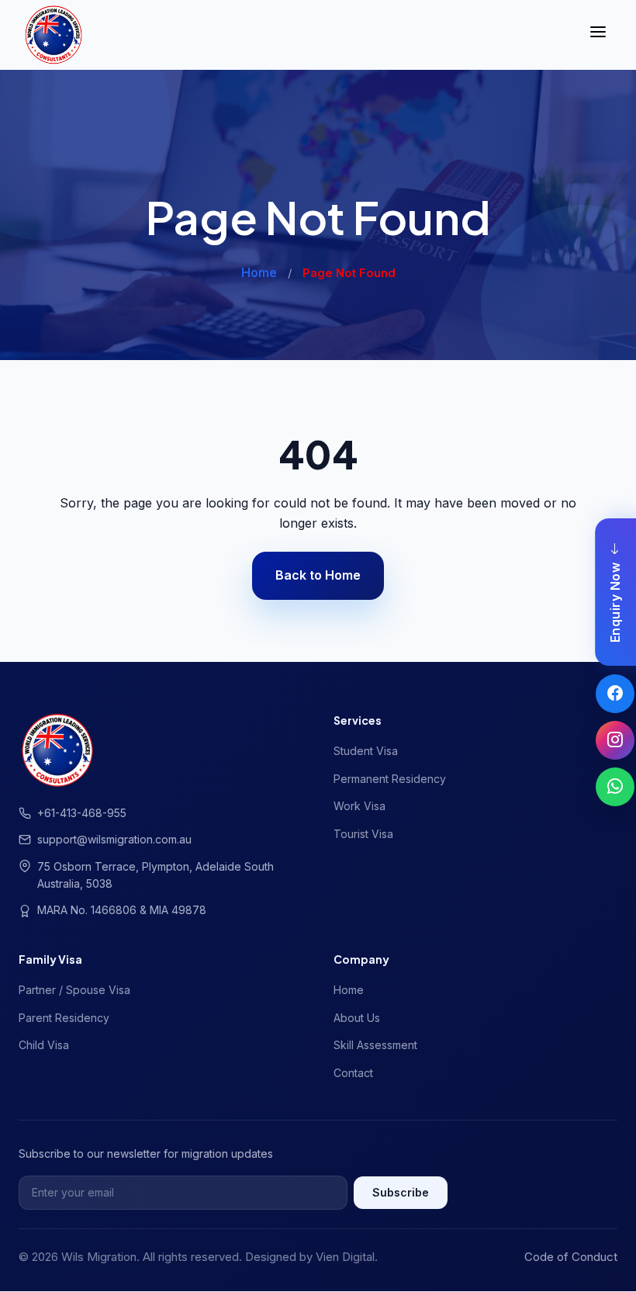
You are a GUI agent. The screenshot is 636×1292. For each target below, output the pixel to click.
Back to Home (318, 575)
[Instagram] (615, 740)
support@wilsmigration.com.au (114, 839)
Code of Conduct (570, 1256)
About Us (357, 1017)
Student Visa (366, 750)
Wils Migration (99, 1256)
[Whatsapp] (615, 786)
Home (259, 272)
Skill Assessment (375, 1044)
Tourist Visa (363, 833)
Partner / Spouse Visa (74, 989)
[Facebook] (615, 693)
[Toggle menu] (598, 35)
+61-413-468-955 (81, 812)
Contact (353, 1072)
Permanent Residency (390, 778)
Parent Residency (64, 1017)
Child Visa (44, 1044)
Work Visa (359, 805)
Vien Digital (345, 1256)
